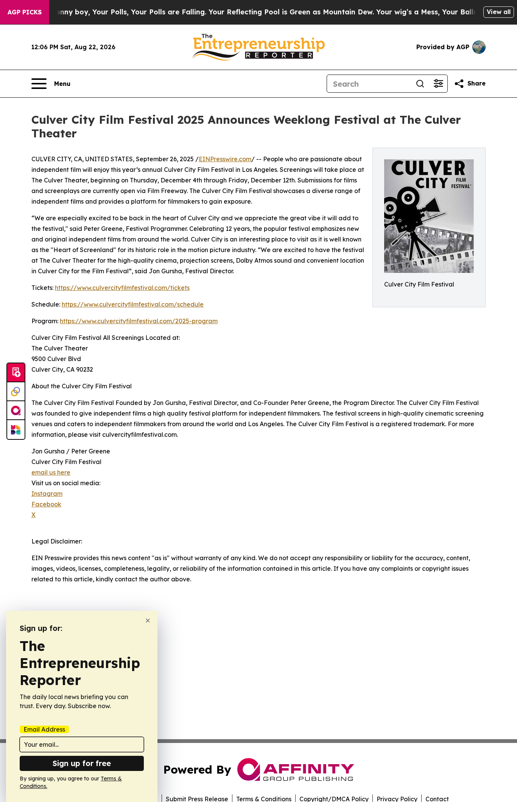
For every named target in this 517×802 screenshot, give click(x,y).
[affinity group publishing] (16, 410)
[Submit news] (16, 372)
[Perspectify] (16, 391)
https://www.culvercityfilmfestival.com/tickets (122, 287)
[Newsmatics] (16, 429)
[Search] (420, 83)
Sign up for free (82, 763)
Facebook (46, 504)
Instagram (46, 493)
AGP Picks (25, 12)
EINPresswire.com (225, 159)
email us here (50, 472)
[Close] (147, 620)
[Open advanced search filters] (438, 83)
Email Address (44, 729)
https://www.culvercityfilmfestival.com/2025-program (139, 321)
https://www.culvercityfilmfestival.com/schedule (133, 304)
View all (499, 12)
